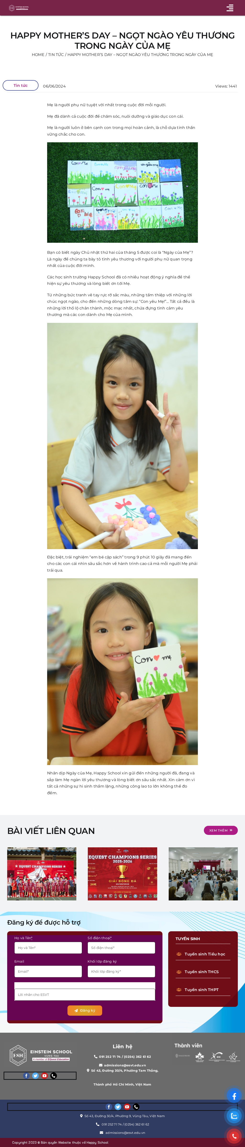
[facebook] (26, 1075)
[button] (10, 873)
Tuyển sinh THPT (202, 989)
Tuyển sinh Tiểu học (205, 954)
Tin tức (21, 85)
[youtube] (44, 1075)
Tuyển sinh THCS (202, 972)
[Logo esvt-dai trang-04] (18, 5)
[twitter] (35, 1075)
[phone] (53, 1075)
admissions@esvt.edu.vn (125, 1133)
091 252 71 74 (112, 1124)
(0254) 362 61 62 (136, 1124)
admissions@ (115, 1065)
